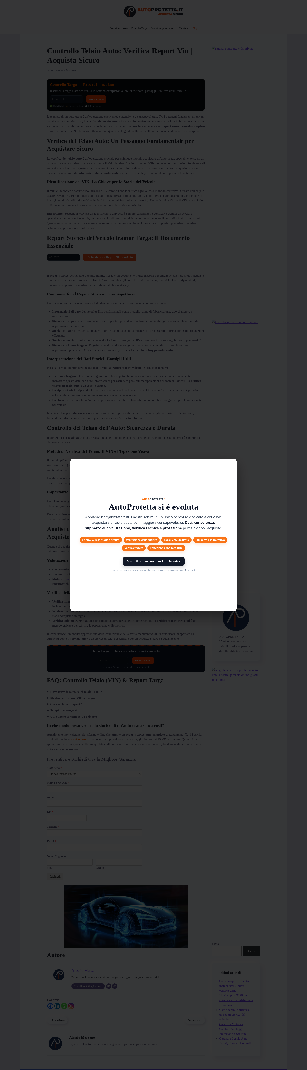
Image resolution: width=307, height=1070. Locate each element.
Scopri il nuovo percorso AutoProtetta (153, 561)
